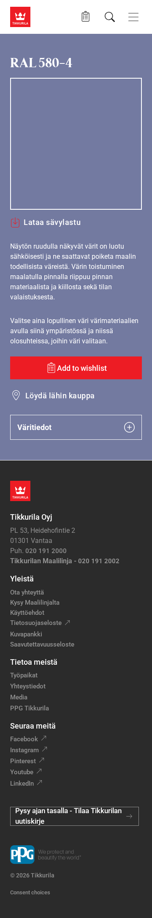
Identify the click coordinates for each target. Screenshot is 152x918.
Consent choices (30, 892)
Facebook (24, 739)
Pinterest (23, 761)
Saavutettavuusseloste (42, 644)
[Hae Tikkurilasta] (110, 17)
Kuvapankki (26, 634)
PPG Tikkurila (29, 708)
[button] (85, 16)
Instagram (24, 750)
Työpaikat (24, 675)
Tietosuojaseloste (36, 623)
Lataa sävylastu (52, 222)
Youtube (21, 772)
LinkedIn (22, 783)
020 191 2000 (46, 551)
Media (18, 697)
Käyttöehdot (27, 613)
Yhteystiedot (28, 686)
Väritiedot (34, 427)
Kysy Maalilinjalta (35, 602)
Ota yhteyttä (27, 592)
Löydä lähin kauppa (60, 395)
